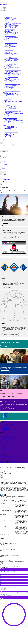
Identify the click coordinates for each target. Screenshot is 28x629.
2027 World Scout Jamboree (14, 120)
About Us (5, 92)
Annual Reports (10, 115)
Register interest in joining (11, 36)
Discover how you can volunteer (8, 396)
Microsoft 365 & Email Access (11, 72)
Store (4, 123)
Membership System (11, 127)
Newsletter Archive (12, 108)
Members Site (13, 129)
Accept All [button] (9, 473)
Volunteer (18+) (11, 32)
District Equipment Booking (11, 58)
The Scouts (5, 438)
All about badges (11, 42)
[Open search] (4, 8)
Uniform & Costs (9, 45)
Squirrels (4, 446)
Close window (3, 151)
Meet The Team (13, 101)
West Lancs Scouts (6, 439)
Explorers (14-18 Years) (11, 25)
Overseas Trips (15, 122)
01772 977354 (3, 455)
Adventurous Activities (12, 62)
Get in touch (8, 99)
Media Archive (13, 76)
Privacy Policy (6, 428)
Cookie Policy (5, 429)
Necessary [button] (2, 493)
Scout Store (5, 436)
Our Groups (8, 52)
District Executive (14, 113)
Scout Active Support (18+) (11, 34)
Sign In (4, 125)
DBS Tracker (10, 136)
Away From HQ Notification (11, 65)
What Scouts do (9, 40)
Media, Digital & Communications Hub (13, 74)
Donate (1, 8)
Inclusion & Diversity (10, 88)
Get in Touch (4, 346)
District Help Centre (13, 110)
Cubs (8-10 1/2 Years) (12, 20)
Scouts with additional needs (11, 49)
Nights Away (12, 67)
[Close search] (1, 143)
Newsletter (11, 106)
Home (1, 10)
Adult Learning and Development (12, 60)
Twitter (10, 408)
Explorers (5, 451)
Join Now (6, 224)
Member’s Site (6, 434)
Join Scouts (5, 13)
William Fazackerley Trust (13, 94)
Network (4, 452)
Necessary (4, 494)
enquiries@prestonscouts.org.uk (6, 456)
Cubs (4, 448)
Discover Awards (7, 287)
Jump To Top (5, 443)
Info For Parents (6, 38)
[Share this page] (1, 184)
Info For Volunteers (7, 55)
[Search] (13, 145)
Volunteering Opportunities (10, 96)
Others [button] (1, 562)
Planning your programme (12, 83)
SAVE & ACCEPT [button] (4, 567)
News (8, 103)
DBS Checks (10, 134)
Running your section (12, 81)
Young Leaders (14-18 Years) (11, 27)
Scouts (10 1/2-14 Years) (13, 22)
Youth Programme (6, 179)
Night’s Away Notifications (8, 437)
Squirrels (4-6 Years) (11, 15)
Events (10, 117)
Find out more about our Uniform (11, 334)
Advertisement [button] (3, 556)
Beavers (4, 447)
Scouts (4, 449)
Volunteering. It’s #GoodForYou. (12, 54)
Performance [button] (2, 544)
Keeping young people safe (10, 47)
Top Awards (12, 79)
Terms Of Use (5, 430)
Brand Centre (11, 131)
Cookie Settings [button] (3, 473)
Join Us (4, 445)
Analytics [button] (2, 550)
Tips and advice (4, 371)
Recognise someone (13, 69)
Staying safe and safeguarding (11, 86)
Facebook (3, 408)
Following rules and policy (12, 90)
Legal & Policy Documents (8, 426)
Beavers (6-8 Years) (11, 18)
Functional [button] (2, 538)
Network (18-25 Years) (10, 29)
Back (4, 10)
